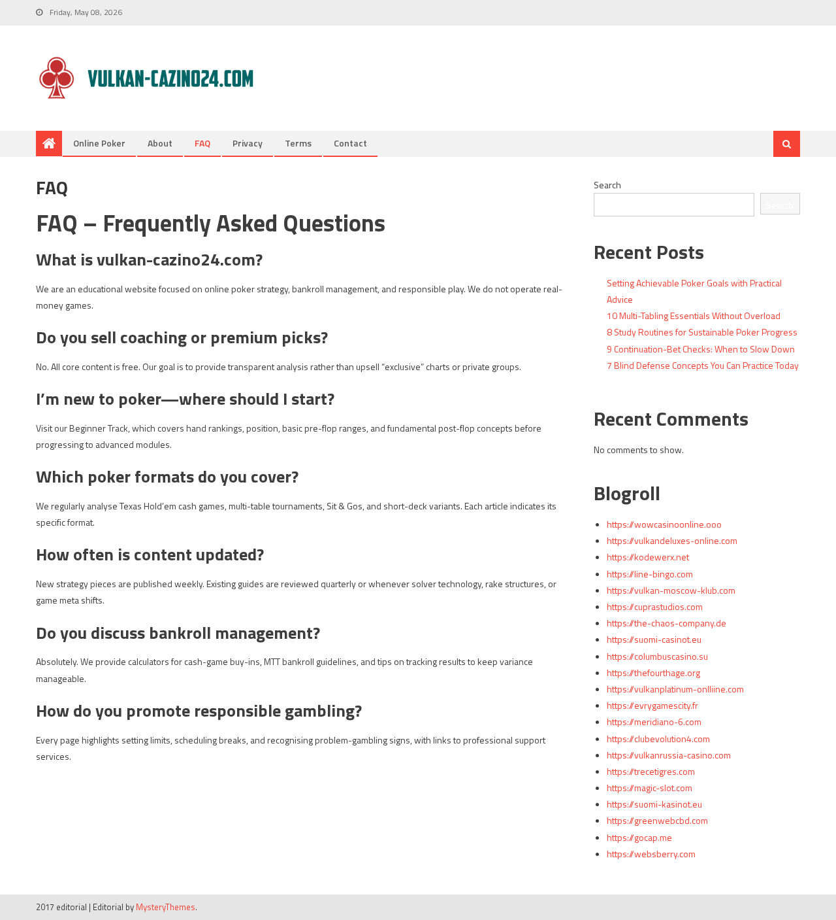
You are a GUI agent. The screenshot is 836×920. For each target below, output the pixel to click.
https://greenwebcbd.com (657, 820)
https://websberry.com (651, 853)
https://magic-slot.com (649, 787)
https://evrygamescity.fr (652, 705)
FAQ (202, 143)
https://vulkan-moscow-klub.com (671, 590)
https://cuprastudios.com (655, 606)
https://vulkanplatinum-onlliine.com (675, 689)
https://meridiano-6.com (654, 721)
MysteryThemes (165, 906)
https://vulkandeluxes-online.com (672, 540)
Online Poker (99, 143)
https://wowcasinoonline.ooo (664, 524)
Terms (298, 143)
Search (607, 185)
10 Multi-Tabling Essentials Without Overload (693, 315)
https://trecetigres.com (651, 771)
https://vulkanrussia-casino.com (669, 755)
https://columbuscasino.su (657, 656)
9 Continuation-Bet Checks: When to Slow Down (701, 349)
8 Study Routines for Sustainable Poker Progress (702, 332)
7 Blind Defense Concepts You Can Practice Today (703, 365)
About (160, 143)
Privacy (248, 143)
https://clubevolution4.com (658, 738)
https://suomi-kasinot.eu (654, 804)
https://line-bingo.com (650, 574)
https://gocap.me (639, 837)
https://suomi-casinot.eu (654, 639)
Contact (350, 143)
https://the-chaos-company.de (666, 623)
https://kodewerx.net (648, 557)
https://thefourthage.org (653, 672)
